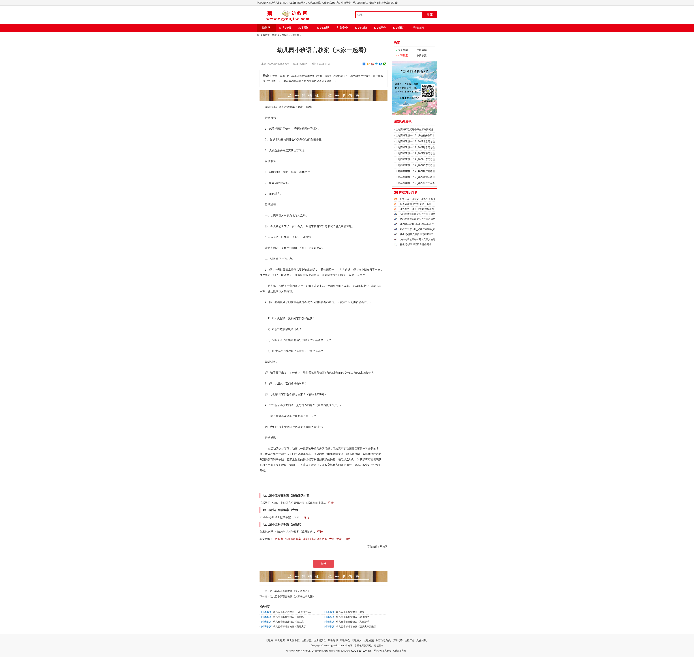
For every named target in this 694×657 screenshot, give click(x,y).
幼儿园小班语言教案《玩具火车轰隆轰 (356, 626)
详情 (330, 502)
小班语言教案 (293, 538)
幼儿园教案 (293, 640)
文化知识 (421, 640)
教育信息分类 (383, 640)
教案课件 (304, 27)
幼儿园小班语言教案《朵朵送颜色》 (290, 591)
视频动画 (418, 27)
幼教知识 (361, 27)
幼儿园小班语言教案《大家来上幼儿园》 (292, 596)
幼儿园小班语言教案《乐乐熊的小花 (292, 612)
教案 (284, 35)
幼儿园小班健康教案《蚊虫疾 (288, 621)
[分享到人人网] (380, 64)
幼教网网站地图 (382, 650)
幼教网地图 (399, 650)
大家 (332, 538)
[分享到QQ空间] (368, 64)
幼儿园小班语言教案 (315, 538)
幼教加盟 (323, 27)
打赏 (323, 563)
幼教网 (266, 27)
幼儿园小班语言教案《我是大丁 (289, 626)
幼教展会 (380, 27)
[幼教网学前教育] (288, 20)
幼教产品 (409, 640)
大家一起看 (343, 538)
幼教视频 (369, 640)
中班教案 (422, 50)
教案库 (279, 538)
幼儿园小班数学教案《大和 (350, 612)
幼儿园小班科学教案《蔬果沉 (288, 616)
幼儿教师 (285, 27)
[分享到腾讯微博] (376, 64)
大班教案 (403, 50)
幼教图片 (399, 27)
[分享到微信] (384, 64)
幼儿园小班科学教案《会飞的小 (352, 616)
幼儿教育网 (353, 453)
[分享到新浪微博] (372, 64)
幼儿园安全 (319, 640)
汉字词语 (398, 640)
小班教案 (294, 35)
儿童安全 (342, 27)
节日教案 (422, 55)
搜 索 (429, 14)
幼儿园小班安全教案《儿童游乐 (352, 621)
